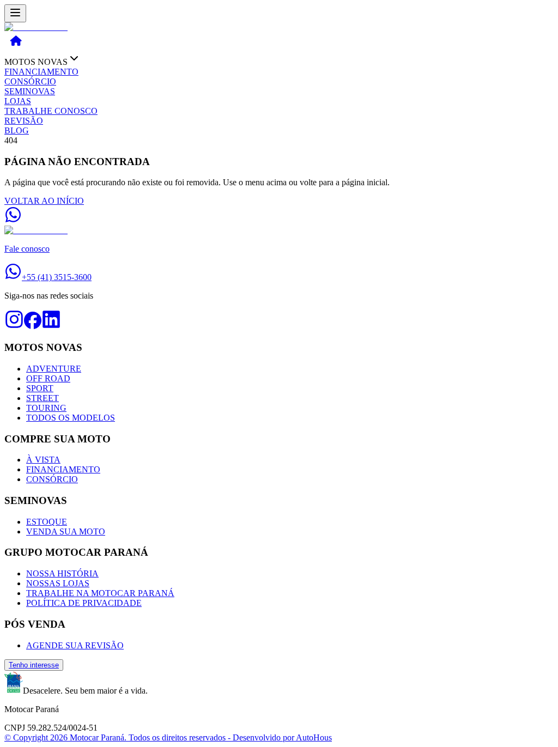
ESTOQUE (46, 521)
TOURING (46, 407)
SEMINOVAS (29, 91)
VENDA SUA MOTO (65, 531)
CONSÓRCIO (30, 81)
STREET (42, 398)
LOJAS (17, 101)
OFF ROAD (48, 378)
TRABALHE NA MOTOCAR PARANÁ (100, 593)
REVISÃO (23, 120)
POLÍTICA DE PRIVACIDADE (84, 603)
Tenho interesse (34, 665)
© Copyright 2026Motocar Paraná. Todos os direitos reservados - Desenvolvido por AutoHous (168, 737)
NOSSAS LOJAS (57, 583)
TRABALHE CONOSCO (51, 111)
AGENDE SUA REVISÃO (75, 645)
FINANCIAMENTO (41, 71)
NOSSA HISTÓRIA (62, 573)
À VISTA (43, 459)
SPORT (39, 388)
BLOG (16, 130)
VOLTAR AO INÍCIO (44, 200)
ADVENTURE (53, 368)
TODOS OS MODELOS (70, 417)
